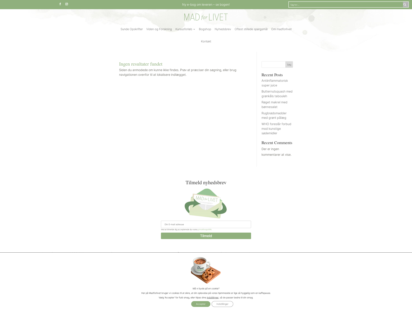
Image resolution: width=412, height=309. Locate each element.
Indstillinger (222, 304)
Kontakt (206, 41)
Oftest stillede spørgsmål (251, 29)
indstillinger (213, 297)
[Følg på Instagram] (66, 4)
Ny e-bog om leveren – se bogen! (206, 4)
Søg (289, 64)
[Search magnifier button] (405, 4)
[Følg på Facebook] (60, 4)
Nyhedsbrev (223, 29)
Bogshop (205, 29)
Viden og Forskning (159, 29)
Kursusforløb (183, 29)
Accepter (201, 304)
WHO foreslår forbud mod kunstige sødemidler (276, 128)
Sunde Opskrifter (132, 29)
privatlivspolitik (204, 229)
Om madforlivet (281, 29)
